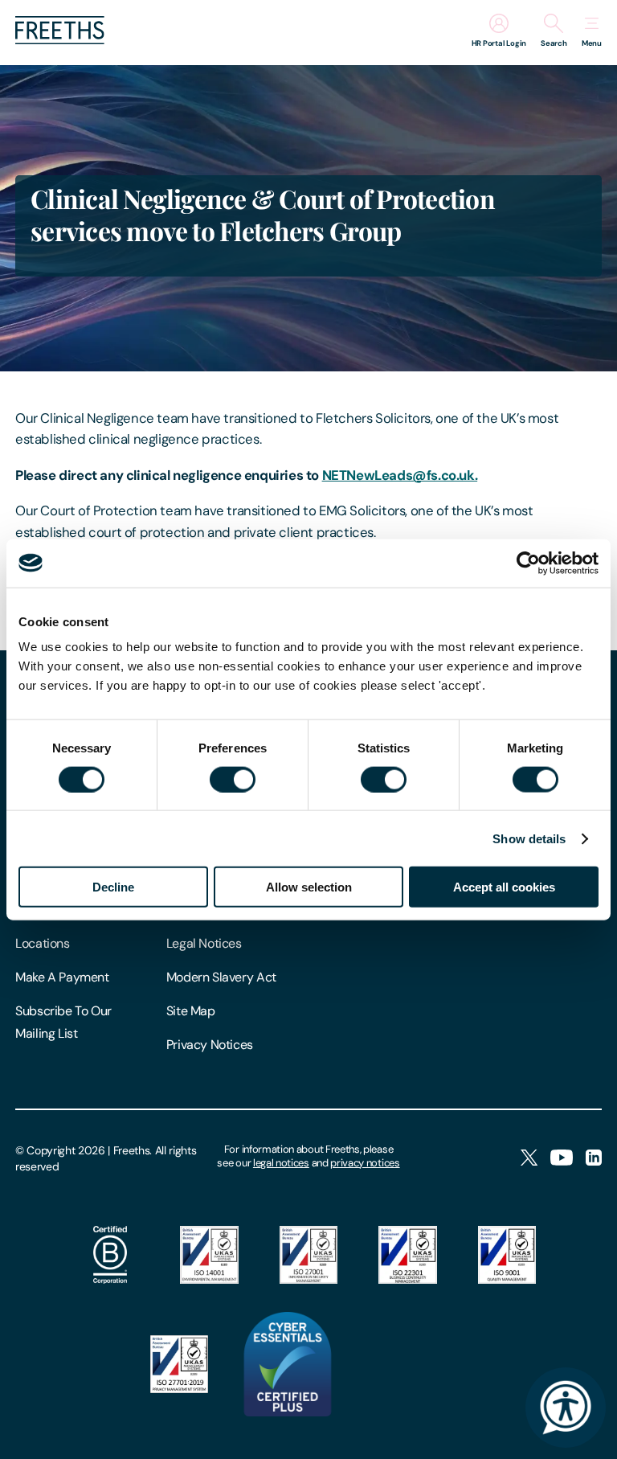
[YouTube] (561, 1159)
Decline (113, 887)
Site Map (190, 1010)
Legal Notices (204, 943)
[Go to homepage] (59, 40)
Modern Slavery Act (221, 977)
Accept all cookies (504, 887)
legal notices (281, 1163)
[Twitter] (529, 1159)
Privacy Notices (209, 1044)
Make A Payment (62, 977)
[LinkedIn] (594, 1159)
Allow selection (309, 887)
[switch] (232, 779)
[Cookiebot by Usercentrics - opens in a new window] (528, 563)
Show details (529, 838)
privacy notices (364, 1163)
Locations (42, 943)
